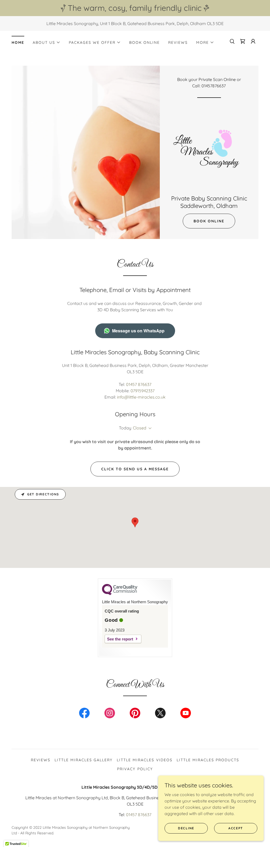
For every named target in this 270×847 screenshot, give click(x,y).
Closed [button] (139, 427)
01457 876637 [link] (138, 384)
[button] (46, 42)
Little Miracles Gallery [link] (84, 760)
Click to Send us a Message (135, 469)
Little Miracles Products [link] (208, 760)
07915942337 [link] (143, 390)
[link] (209, 148)
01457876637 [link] (213, 85)
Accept (235, 828)
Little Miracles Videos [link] (144, 760)
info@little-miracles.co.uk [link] (141, 397)
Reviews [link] (178, 42)
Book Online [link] (144, 42)
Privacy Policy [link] (135, 769)
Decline (186, 828)
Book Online (209, 221)
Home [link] (18, 42)
